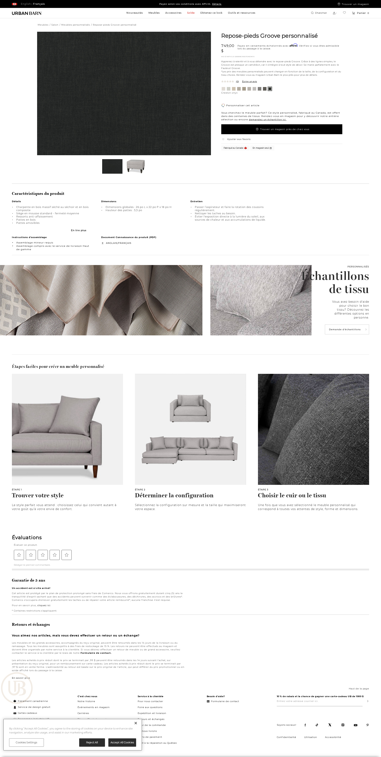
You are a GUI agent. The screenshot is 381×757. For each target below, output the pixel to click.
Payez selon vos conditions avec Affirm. (190, 4)
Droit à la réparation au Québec (157, 743)
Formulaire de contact (225, 701)
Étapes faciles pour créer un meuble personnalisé (58, 366)
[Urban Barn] (17, 688)
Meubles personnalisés (75, 24)
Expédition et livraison (152, 713)
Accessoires (173, 12)
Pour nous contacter (150, 701)
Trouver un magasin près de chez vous (284, 129)
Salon (54, 24)
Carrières (83, 713)
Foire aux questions (150, 707)
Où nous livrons (147, 731)
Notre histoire (86, 701)
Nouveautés (134, 12)
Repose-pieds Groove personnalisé (269, 35)
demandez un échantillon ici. (268, 119)
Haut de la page (359, 688)
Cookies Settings (26, 742)
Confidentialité (286, 737)
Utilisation (310, 737)
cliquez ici (43, 605)
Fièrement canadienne (33, 701)
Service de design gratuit (34, 707)
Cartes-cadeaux (27, 713)
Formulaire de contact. (96, 653)
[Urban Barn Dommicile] (27, 13)
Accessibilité (333, 737)
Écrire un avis (249, 81)
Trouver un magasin (355, 4)
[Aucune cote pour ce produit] (228, 81)
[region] (72, 735)
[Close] (135, 723)
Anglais (111, 243)
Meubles (154, 12)
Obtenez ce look (211, 12)
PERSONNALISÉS (358, 266)
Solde (191, 12)
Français (124, 243)
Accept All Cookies (122, 742)
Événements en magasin (94, 707)
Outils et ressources (241, 12)
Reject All (92, 742)
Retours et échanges (151, 719)
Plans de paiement (150, 737)
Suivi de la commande (152, 725)
